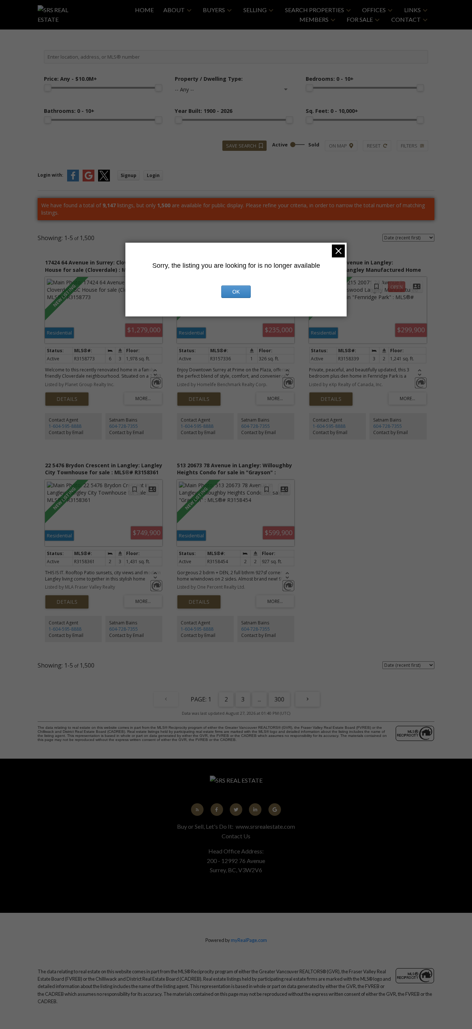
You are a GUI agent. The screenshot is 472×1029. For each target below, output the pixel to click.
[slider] (47, 87)
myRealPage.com (249, 940)
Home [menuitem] (144, 9)
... (259, 699)
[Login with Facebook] (73, 180)
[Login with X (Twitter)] (104, 180)
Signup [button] (128, 175)
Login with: (50, 175)
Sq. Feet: (332, 110)
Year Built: (203, 110)
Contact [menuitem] (406, 19)
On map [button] (338, 145)
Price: (70, 78)
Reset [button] (374, 145)
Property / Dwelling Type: (209, 78)
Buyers (214, 9)
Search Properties (314, 9)
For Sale (360, 19)
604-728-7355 (123, 426)
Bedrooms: (330, 78)
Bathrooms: (69, 110)
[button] (197, 809)
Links (412, 9)
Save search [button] (241, 145)
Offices (374, 9)
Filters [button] (409, 145)
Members (314, 19)
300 (279, 699)
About (174, 9)
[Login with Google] (88, 180)
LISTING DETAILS (66, 399)
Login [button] (153, 175)
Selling (255, 9)
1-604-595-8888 (65, 426)
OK (236, 292)
